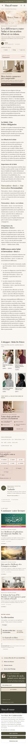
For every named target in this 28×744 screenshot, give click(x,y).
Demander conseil (20, 428)
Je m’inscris (13, 689)
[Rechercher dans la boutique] (21, 5)
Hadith (5, 442)
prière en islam (15, 442)
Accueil (2, 9)
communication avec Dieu (6, 439)
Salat (4, 127)
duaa (2, 442)
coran (13, 439)
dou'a (24, 439)
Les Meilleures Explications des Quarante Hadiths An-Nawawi (12, 533)
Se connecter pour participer (20, 631)
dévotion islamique (18, 439)
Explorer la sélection (13, 84)
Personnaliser (13, 741)
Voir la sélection (8, 429)
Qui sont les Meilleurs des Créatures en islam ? (11, 565)
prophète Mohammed (5, 445)
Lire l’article (3, 543)
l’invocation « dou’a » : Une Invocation (12, 186)
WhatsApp (14, 50)
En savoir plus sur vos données (8, 730)
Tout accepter (13, 733)
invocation (9, 442)
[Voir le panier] (24, 5)
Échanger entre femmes (5, 478)
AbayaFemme (11, 5)
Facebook (6, 50)
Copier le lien (22, 49)
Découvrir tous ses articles (13, 495)
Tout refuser (13, 737)
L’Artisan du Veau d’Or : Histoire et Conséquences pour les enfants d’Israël (13, 597)
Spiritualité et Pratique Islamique (10, 9)
